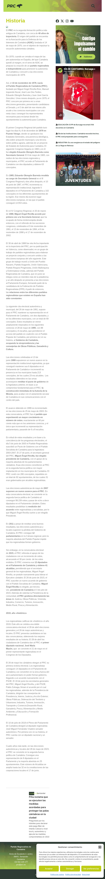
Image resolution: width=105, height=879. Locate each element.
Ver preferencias (91, 868)
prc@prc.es (21, 865)
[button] (100, 847)
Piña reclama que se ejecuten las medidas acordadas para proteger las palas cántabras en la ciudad (39, 807)
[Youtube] (72, 21)
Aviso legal (86, 874)
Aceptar (49, 868)
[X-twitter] (62, 21)
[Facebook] (57, 21)
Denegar (70, 868)
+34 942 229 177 (21, 862)
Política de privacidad (73, 874)
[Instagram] (67, 21)
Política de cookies (57, 874)
